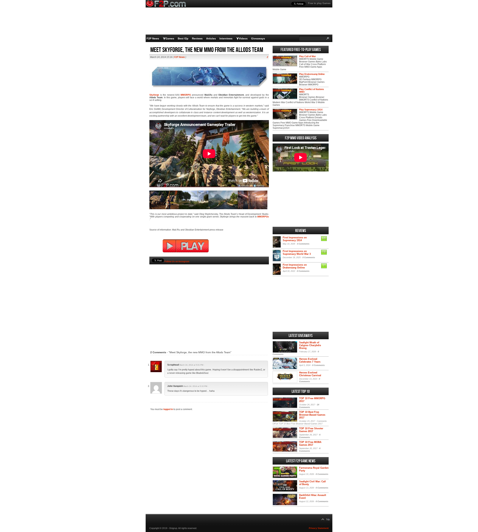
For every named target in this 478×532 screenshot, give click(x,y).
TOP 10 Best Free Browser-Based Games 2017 (312, 415)
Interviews (225, 38)
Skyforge (154, 95)
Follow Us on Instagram (176, 261)
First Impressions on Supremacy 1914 (295, 239)
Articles (211, 38)
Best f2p (183, 38)
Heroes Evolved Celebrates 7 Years (309, 360)
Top (328, 519)
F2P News (153, 38)
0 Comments (308, 257)
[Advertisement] (209, 302)
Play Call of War (307, 56)
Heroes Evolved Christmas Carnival (310, 374)
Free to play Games (319, 3)
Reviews (197, 38)
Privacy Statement (319, 528)
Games (169, 38)
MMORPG (186, 95)
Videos (243, 38)
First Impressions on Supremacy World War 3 (297, 252)
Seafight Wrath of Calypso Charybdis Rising (310, 345)
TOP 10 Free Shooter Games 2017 (311, 430)
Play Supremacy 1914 (310, 109)
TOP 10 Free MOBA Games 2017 (310, 443)
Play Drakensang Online (312, 74)
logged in (168, 409)
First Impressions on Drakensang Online (295, 266)
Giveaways (258, 38)
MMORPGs (263, 216)
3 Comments (303, 244)
